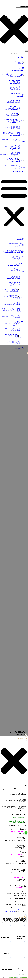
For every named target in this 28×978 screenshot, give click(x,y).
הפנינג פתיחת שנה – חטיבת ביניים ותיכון (12, 127)
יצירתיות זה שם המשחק (15, 138)
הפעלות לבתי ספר (16, 107)
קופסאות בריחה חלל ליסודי (12, 115)
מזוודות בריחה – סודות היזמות (14, 77)
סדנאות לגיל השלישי (19, 160)
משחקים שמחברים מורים (15, 135)
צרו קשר (21, 58)
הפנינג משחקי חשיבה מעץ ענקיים (13, 123)
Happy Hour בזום (19, 86)
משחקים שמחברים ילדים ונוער (14, 121)
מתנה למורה (20, 170)
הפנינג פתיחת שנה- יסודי (15, 100)
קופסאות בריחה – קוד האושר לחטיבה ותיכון (11, 132)
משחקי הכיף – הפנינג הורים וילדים (13, 102)
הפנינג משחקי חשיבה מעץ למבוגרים (13, 162)
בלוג (24, 172)
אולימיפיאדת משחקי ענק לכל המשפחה (12, 146)
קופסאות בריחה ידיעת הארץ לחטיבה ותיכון (11, 133)
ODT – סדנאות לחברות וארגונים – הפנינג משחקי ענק (12, 74)
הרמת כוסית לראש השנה (15, 83)
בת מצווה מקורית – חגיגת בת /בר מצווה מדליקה (10, 151)
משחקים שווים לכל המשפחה (17, 171)
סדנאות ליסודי (20, 96)
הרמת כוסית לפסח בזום (15, 93)
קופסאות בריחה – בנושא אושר (14, 76)
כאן (19, 909)
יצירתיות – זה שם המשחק (15, 128)
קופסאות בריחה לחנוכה (13, 116)
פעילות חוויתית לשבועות (9, 911)
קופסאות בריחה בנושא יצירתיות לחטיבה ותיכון (11, 129)
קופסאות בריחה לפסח (13, 118)
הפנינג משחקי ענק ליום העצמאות (13, 149)
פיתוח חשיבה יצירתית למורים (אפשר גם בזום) (11, 139)
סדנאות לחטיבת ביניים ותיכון (17, 120)
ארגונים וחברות (6, 937)
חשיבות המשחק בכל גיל (15, 161)
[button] (14, 202)
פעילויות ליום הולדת (16, 152)
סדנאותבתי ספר (23, 95)
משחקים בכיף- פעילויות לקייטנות (13, 101)
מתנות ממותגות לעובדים (18, 168)
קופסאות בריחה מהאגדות (12, 110)
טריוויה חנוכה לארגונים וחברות (14, 88)
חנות (24, 60)
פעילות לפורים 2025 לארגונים (14, 80)
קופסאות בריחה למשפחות (15, 153)
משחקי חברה (20, 63)
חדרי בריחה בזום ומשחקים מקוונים (16, 66)
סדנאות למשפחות (19, 144)
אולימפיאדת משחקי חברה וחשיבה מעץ (15, 73)
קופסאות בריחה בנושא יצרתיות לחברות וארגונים (13, 75)
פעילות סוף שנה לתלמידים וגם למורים (12, 103)
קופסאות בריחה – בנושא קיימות (11, 109)
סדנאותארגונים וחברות (22, 68)
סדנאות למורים (20, 134)
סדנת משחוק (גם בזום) (15, 140)
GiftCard (21, 968)
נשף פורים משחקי (16, 81)
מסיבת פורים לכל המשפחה (15, 148)
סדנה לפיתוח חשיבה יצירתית (17, 70)
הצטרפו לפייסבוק (7, 969)
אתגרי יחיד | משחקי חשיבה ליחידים (16, 61)
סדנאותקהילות (23, 142)
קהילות (6, 953)
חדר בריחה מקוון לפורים (15, 90)
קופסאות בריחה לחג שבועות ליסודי (11, 119)
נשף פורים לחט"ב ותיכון (15, 126)
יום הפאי (18, 125)
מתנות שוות (23, 167)
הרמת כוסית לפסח (16, 82)
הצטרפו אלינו (20, 57)
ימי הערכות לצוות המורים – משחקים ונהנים (11, 136)
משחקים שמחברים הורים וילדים (13, 106)
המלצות (21, 56)
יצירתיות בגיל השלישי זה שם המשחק (13, 164)
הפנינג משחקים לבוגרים (18, 71)
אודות (24, 55)
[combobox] (18, 741)
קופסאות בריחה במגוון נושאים (14, 108)
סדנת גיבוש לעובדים (19, 69)
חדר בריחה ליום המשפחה (12, 158)
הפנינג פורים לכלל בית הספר (14, 105)
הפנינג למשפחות (17, 145)
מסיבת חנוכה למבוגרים (15, 84)
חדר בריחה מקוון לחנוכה (15, 89)
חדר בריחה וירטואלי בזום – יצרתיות (13, 87)
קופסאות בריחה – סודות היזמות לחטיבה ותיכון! (11, 131)
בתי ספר (21, 953)
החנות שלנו (21, 936)
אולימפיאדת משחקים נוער (15, 122)
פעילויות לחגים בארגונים (18, 79)
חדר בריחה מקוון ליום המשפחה (11, 159)
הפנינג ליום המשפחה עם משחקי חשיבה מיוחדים (10, 97)
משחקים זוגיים (20, 62)
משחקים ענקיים (19, 64)
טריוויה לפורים (17, 92)
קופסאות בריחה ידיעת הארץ (12, 114)
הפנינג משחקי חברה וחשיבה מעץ (13, 99)
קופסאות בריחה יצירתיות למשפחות (11, 157)
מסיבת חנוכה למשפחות (15, 147)
